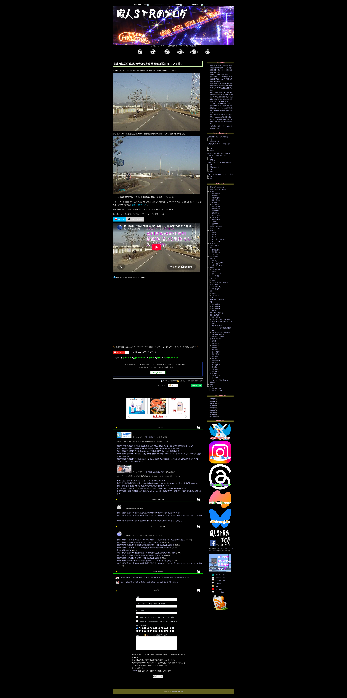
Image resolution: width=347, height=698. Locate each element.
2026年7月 (213, 401)
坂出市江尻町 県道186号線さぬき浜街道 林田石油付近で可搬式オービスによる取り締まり (149, 521)
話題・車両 (215, 317)
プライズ (212, 243)
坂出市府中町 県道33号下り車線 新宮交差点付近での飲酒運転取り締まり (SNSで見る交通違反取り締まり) (155, 446)
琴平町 (214, 202)
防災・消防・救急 (215, 313)
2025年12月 (213, 417)
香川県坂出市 (151, 437)
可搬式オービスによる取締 (220, 319)
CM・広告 (215, 289)
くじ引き (214, 269)
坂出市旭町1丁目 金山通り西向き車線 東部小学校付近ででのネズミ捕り (143, 486)
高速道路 (214, 371)
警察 (159, 358)
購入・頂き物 (216, 263)
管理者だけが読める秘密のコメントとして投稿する (158, 621)
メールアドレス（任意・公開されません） (151, 604)
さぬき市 (214, 206)
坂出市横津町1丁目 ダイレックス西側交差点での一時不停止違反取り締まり (144, 548)
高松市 (214, 211)
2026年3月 (213, 410)
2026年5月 (213, 405)
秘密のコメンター (215, 141)
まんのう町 (215, 219)
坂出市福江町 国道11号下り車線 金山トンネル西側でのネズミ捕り (141, 555)
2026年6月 (213, 403)
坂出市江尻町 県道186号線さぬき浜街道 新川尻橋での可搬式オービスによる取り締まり (149, 513)
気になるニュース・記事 (217, 189)
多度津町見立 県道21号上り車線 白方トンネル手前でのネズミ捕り (141, 481)
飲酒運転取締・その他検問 (220, 332)
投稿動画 (218, 583)
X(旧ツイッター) (136, 219)
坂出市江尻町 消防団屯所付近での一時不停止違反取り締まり (139, 558)
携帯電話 (214, 252)
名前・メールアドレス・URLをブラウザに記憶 (157, 617)
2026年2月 (213, 412)
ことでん (214, 295)
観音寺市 (214, 200)
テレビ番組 (215, 287)
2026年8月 (213, 399)
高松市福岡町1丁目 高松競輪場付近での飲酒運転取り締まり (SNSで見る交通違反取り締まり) (221, 79)
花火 (213, 237)
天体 (213, 234)
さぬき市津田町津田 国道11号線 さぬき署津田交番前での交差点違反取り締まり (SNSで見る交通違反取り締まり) (221, 95)
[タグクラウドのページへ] (180, 51)
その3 (145, 205)
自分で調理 (215, 265)
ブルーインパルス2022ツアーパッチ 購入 (220, 162)
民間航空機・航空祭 (216, 300)
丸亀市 (214, 217)
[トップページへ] (139, 51)
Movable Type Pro (177, 691)
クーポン (214, 276)
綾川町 (214, 195)
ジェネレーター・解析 (218, 282)
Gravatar (135, 671)
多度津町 (214, 213)
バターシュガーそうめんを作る (219, 74)
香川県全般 (215, 193)
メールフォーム (220, 577)
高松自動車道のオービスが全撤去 (217, 137)
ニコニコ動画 (220, 592)
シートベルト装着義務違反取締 (221, 328)
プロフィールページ (222, 575)
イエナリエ (215, 241)
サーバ (214, 378)
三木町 (214, 221)
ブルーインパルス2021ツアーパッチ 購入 (220, 174)
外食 (213, 260)
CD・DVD (213, 256)
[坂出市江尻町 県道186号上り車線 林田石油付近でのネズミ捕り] (156, 131)
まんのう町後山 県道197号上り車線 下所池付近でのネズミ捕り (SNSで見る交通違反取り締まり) (152, 488)
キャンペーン (216, 274)
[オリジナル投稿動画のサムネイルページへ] (166, 51)
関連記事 (192, 46)
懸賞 (213, 271)
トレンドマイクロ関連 (218, 380)
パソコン (214, 375)
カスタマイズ (216, 388)
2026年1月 (213, 414)
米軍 (213, 310)
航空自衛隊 (215, 308)
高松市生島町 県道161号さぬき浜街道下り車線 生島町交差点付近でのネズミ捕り (146, 553)
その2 (139, 205)
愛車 (211, 382)
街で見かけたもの (215, 226)
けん (211, 178)
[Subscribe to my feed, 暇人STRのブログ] (220, 610)
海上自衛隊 (215, 306)
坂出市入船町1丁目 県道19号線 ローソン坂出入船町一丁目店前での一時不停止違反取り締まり (151, 540)
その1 (134, 205)
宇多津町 (214, 198)
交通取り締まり (140, 358)
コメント (139, 635)
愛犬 (211, 384)
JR (212, 293)
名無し (212, 171)
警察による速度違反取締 (195, 381)
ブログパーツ (216, 391)
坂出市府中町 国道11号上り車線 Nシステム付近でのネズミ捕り (140, 542)
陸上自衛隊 (215, 304)
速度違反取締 (216, 326)
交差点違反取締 (216, 334)
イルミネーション (217, 239)
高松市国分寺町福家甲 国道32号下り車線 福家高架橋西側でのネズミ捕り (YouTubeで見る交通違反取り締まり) (157, 483)
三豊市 (214, 224)
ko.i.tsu (212, 150)
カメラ (214, 254)
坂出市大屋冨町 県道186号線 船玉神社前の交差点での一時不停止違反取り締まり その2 (148, 449)
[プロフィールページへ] (194, 51)
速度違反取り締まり (171, 358)
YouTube (120, 219)
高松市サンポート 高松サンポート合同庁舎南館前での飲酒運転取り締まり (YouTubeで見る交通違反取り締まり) (221, 117)
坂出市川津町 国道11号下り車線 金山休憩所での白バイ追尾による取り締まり (145, 561)
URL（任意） (141, 610)
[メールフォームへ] (207, 51)
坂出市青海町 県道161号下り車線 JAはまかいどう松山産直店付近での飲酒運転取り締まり (149, 451)
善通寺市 (214, 208)
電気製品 (214, 250)
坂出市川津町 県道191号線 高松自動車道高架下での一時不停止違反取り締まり (145, 545)
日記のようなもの (215, 187)
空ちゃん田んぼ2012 (124, 550)
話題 (213, 280)
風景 (213, 232)
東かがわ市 (215, 215)
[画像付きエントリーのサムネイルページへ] (153, 51)
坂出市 (151, 358)
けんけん (212, 160)
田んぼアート (214, 228)
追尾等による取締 (217, 336)
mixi (217, 586)
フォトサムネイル (221, 580)
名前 (137, 597)
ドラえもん (213, 245)
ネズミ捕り (127, 358)
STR (211, 139)
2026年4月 (213, 408)
